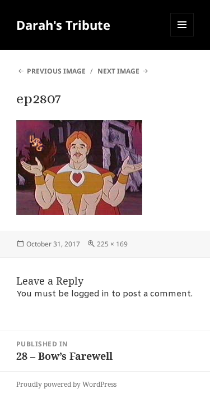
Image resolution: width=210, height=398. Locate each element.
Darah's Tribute (63, 24)
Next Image (118, 71)
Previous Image (56, 71)
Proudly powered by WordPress (66, 384)
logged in (90, 294)
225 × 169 (112, 244)
